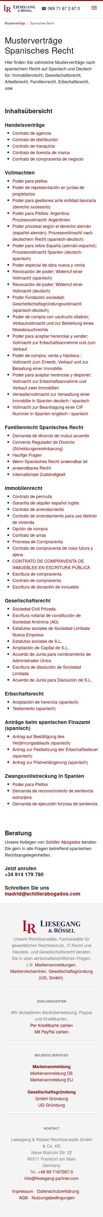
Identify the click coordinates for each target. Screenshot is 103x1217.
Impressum (22, 1191)
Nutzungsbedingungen (53, 1197)
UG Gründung (51, 1105)
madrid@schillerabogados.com (42, 893)
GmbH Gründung (51, 1098)
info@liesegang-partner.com (51, 1178)
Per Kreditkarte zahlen (51, 1025)
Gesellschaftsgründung (52, 1092)
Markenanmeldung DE (51, 1073)
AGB (23, 1197)
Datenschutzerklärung (58, 1191)
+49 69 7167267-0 (55, 1171)
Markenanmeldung (52, 1066)
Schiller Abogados (63, 842)
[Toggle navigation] (94, 8)
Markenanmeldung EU (51, 1079)
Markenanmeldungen (55, 964)
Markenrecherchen (28, 971)
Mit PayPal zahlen (51, 1031)
